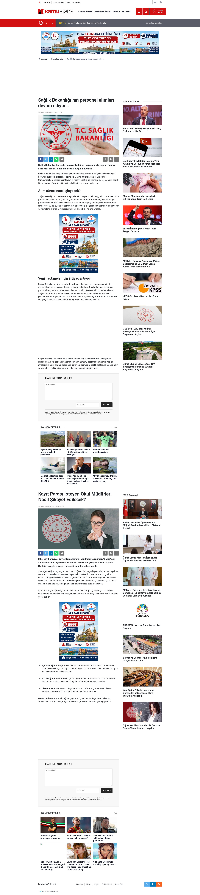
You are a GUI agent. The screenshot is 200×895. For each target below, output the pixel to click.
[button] (105, 159)
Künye (88, 884)
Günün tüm (154, 23)
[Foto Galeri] (160, 2)
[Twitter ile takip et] (147, 884)
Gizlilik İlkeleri (107, 884)
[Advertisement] (100, 80)
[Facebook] (40, 159)
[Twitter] (45, 159)
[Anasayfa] (39, 2)
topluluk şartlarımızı (63, 412)
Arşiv (68, 2)
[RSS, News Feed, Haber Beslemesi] (159, 884)
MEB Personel (85, 11)
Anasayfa (44, 59)
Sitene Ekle (76, 2)
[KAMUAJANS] (55, 11)
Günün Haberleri (58, 2)
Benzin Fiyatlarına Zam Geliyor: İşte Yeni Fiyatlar (87, 23)
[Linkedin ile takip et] (153, 884)
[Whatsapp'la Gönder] (56, 159)
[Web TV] (155, 2)
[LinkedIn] (51, 159)
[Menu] (139, 12)
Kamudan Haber (103, 11)
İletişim (96, 884)
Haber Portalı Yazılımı (50, 891)
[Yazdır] (61, 159)
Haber (116, 11)
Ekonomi (126, 11)
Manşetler (47, 2)
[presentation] (46, 23)
